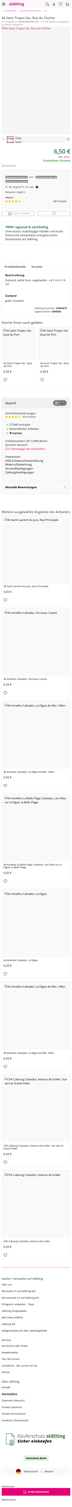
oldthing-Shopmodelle (14, 1311)
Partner (6, 1372)
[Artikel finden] (47, 4)
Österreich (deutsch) (13, 1400)
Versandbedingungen (19, 468)
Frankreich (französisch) (15, 1420)
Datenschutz (9, 1499)
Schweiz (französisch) (14, 1413)
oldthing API (8, 1324)
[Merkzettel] (60, 4)
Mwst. (67, 156)
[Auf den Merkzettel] (54, 213)
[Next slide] (68, 139)
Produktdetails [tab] (15, 267)
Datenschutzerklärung (28, 461)
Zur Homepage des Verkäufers (25, 449)
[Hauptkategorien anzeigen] (3, 4)
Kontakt (6, 1387)
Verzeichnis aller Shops (15, 1345)
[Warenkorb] (67, 4)
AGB (8, 461)
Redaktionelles (10, 1352)
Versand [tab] (36, 267)
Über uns (7, 1284)
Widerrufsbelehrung (18, 464)
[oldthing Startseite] (16, 4)
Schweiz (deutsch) (12, 1407)
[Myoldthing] (54, 4)
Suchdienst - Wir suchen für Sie (19, 1365)
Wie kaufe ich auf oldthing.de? (19, 1291)
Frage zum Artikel (21, 213)
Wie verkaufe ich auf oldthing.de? (20, 1297)
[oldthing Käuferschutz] (36, 1439)
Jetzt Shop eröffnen (12, 1317)
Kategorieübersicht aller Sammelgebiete (24, 1330)
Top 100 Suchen (11, 1359)
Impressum (12, 457)
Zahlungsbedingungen (19, 472)
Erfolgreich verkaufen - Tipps (18, 1304)
